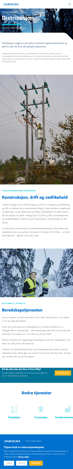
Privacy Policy (23, 457)
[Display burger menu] (70, 4)
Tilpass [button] (9, 463)
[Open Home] (11, 441)
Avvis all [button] (21, 463)
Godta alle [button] (36, 463)
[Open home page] (11, 4)
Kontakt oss (63, 373)
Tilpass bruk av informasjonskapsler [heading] (24, 447)
